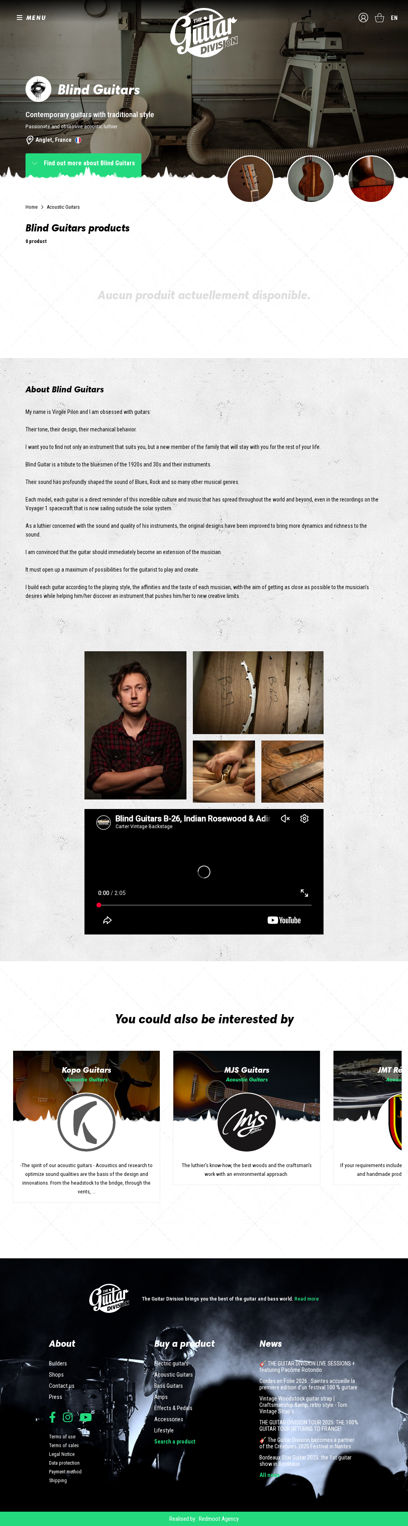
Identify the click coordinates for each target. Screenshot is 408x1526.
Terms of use (62, 1437)
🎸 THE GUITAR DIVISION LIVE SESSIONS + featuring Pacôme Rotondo (307, 1367)
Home (31, 207)
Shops (56, 1375)
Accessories (168, 1419)
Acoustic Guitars (63, 207)
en (394, 18)
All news (269, 1475)
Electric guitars (171, 1364)
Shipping (58, 1480)
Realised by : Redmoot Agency (204, 1518)
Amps (161, 1397)
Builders (58, 1364)
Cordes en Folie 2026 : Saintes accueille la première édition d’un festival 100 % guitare (308, 1384)
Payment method (65, 1472)
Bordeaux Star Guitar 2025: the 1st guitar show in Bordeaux (305, 1461)
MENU (36, 17)
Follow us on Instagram (68, 1417)
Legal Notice (62, 1454)
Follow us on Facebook (52, 1417)
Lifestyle (164, 1431)
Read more (306, 1298)
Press (55, 1397)
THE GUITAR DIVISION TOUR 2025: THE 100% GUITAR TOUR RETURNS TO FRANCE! (308, 1426)
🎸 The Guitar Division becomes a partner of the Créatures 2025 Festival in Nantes (306, 1443)
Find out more (89, 163)
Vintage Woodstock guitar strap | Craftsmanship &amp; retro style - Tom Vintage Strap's (303, 1405)
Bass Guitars (168, 1386)
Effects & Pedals (173, 1408)
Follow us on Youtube (86, 1417)
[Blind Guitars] (250, 179)
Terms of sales (64, 1445)
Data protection (64, 1463)
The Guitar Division (204, 32)
